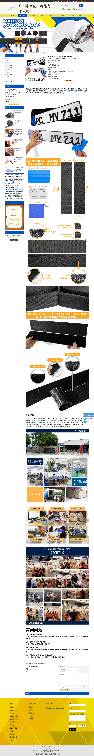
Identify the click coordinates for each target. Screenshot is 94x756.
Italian (67, 1)
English (53, 1)
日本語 (73, 1)
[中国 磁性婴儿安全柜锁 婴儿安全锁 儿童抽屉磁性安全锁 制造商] (9, 142)
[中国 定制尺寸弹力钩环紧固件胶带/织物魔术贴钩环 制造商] (9, 123)
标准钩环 (7, 58)
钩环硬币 (7, 63)
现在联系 (14, 104)
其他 (6, 83)
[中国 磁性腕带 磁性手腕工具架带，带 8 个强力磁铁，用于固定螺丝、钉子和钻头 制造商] (9, 133)
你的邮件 (71, 708)
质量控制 (71, 16)
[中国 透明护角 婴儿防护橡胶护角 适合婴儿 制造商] (9, 152)
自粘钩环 (7, 60)
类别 (9, 53)
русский (64, 1)
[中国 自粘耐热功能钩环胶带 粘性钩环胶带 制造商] (9, 114)
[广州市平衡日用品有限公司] (11, 8)
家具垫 (7, 76)
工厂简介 (31, 710)
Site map (31, 718)
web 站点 (48, 746)
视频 (42, 16)
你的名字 (71, 703)
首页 (6, 53)
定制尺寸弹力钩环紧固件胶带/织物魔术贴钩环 (18, 122)
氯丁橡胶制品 (8, 74)
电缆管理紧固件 (9, 65)
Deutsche (61, 1)
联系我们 (52, 16)
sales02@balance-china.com (80, 9)
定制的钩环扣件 (14, 53)
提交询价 (81, 16)
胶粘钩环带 (36, 663)
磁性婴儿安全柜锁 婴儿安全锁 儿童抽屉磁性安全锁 (18, 140)
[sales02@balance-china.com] (26, 672)
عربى (56, 1)
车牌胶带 (21, 53)
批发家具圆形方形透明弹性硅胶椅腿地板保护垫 (18, 159)
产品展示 (22, 16)
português (82, 1)
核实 (70, 723)
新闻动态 (32, 16)
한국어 (76, 1)
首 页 (12, 16)
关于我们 (61, 16)
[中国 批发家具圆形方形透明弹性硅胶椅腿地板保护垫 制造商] (9, 161)
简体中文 (85, 1)
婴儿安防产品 (8, 81)
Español (79, 1)
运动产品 (7, 78)
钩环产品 (7, 72)
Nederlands (70, 1)
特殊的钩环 (8, 69)
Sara (87, 421)
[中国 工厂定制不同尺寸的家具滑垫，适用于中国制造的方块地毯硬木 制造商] (9, 170)
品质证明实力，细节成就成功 (76, 714)
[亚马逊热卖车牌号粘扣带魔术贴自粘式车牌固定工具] (36, 66)
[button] (92, 34)
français (58, 1)
